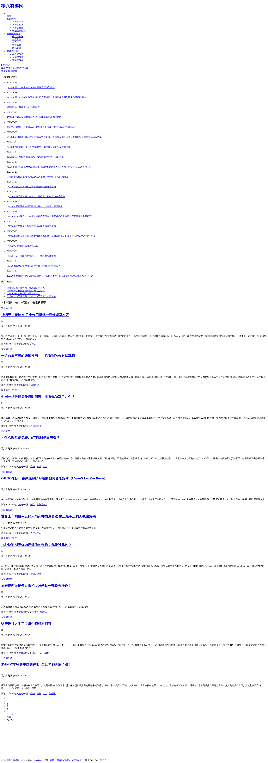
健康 (32, 574)
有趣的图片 (17, 22)
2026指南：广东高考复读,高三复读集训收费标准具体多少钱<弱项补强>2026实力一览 (49, 167)
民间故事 (12, 71)
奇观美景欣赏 (19, 30)
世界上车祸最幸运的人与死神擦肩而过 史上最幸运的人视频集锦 (48, 516)
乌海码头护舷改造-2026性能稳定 (24, 107)
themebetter (38, 760)
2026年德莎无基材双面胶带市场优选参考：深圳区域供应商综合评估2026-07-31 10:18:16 (52, 236)
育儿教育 (16, 45)
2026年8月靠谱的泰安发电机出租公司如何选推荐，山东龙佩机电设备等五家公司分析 (51, 276)
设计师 (47, 653)
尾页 (9, 717)
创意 (32, 504)
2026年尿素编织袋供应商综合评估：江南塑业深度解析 (36, 206)
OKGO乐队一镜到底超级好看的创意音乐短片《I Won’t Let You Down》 (54, 478)
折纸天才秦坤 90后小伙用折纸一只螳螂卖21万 (35, 315)
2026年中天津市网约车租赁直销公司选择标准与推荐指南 (37, 196)
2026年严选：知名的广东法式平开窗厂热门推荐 (31, 87)
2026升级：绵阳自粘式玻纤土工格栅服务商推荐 (32, 256)
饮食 (39, 574)
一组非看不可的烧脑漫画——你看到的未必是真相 (38, 356)
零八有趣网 (12, 5)
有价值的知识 (13, 33)
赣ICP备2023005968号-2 (71, 760)
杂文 (45, 466)
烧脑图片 (34, 385)
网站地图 (54, 760)
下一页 (10, 714)
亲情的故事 (17, 57)
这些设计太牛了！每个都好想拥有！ (28, 623)
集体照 (52, 693)
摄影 (39, 693)
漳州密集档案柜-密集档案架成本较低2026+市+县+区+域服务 (38, 176)
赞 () (21, 344)
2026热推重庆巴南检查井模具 (23, 246)
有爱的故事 (12, 51)
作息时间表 (36, 426)
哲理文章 (5, 431)
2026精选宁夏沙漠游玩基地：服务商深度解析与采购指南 (36, 157)
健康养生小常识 (9, 390)
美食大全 (16, 42)
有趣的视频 (17, 28)
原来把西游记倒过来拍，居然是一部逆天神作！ (36, 586)
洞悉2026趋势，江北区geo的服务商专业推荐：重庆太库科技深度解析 (42, 127)
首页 (9, 16)
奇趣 (32, 693)
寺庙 (32, 466)
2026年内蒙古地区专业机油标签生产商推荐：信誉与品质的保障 (39, 147)
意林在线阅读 (21, 68)
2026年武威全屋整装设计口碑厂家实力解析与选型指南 (34, 117)
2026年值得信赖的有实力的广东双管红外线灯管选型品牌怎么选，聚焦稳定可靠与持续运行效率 (55, 137)
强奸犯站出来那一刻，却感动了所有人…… (28, 287)
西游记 (43, 612)
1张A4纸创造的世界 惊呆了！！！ (23, 293)
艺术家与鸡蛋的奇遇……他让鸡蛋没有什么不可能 (31, 296)
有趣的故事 (17, 25)
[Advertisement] (22, 740)
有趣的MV (42, 504)
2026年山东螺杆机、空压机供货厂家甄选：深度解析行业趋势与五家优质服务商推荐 (50, 216)
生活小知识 (17, 36)
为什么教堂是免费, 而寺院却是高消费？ (30, 437)
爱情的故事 (17, 60)
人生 (32, 533)
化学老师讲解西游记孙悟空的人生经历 (26, 290)
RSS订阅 (5, 65)
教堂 (39, 466)
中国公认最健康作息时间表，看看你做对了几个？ (38, 396)
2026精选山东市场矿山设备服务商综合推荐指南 (32, 186)
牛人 (34, 344)
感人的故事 (17, 54)
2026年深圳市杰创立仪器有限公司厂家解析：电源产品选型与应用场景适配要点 (47, 97)
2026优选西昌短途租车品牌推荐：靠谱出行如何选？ (34, 266)
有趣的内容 (12, 19)
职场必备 (16, 48)
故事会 (4, 71)
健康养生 (16, 39)
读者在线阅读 (8, 68)
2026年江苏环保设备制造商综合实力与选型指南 (32, 226)
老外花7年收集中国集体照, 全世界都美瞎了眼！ (36, 664)
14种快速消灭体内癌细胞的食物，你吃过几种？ (36, 545)
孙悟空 (35, 612)
